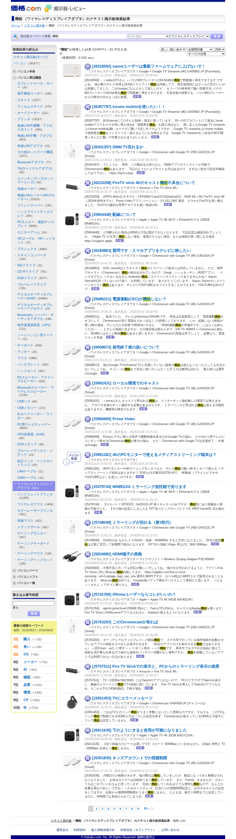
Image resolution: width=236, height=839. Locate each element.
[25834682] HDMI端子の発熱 (117, 554)
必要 (27, 685)
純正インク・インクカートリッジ (35, 463)
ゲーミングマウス (35, 553)
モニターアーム (33, 232)
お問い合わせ (171, 830)
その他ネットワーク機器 (35, 154)
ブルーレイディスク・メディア (35, 452)
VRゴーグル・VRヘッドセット (36, 240)
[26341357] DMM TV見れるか (117, 147)
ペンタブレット (33, 364)
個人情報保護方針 (103, 830)
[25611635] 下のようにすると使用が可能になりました (139, 730)
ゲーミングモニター (31, 535)
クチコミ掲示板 (61, 820)
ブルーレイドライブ (31, 286)
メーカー (31, 662)
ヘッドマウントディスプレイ (35, 213)
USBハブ (28, 401)
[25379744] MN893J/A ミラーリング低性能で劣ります (139, 487)
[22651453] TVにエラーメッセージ (122, 698)
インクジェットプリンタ (35, 496)
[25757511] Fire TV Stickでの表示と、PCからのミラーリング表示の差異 (155, 666)
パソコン (27, 63)
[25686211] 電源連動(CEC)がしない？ (129, 299)
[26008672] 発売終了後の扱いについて (125, 347)
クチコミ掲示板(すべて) (30, 57)
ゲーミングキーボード (33, 545)
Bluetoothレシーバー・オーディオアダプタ (35, 317)
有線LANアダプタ (34, 146)
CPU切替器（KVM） (32, 436)
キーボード (30, 345)
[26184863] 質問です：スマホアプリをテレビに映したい (141, 250)
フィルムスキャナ (35, 106)
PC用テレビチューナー (34, 426)
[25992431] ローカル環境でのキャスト (125, 383)
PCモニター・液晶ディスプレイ (35, 224)
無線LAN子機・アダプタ (35, 137)
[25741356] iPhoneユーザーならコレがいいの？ (134, 594)
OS (26, 654)
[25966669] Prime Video (113, 419)
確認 (27, 677)
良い (27, 647)
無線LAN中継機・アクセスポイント (35, 127)
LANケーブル (31, 471)
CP (26, 700)
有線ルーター (33, 188)
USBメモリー (32, 408)
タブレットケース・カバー (35, 85)
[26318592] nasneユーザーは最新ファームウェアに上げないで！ (149, 66)
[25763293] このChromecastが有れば (125, 622)
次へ (147, 808)
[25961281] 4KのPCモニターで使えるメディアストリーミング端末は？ (154, 454)
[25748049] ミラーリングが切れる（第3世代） (132, 522)
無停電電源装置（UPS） (35, 326)
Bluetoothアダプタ (35, 162)
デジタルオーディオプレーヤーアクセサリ (35, 306)
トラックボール (33, 527)
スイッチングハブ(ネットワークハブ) (35, 180)
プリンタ (30, 119)
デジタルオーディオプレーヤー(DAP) (35, 296)
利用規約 (80, 830)
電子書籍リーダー (35, 93)
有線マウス (30, 520)
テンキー (28, 352)
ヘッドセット (32, 371)
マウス (28, 358)
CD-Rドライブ (33, 271)
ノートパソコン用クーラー (35, 337)
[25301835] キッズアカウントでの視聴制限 (129, 758)
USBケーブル (31, 477)
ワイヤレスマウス (36, 504)
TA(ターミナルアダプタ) (35, 170)
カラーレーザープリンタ (35, 512)
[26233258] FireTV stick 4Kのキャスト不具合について (143, 183)
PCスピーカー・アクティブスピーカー (35, 379)
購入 (27, 639)
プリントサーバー (35, 205)
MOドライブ (30, 265)
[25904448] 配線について (114, 214)
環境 (27, 692)
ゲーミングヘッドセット (35, 561)
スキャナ (29, 100)
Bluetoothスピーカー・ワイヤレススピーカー (35, 391)
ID (25, 669)
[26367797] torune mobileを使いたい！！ (128, 106)
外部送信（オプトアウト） (138, 830)
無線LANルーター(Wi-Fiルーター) (36, 197)
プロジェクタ (33, 249)
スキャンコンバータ (31, 257)
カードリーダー (33, 113)
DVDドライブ (33, 278)
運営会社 (62, 830)
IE (25, 707)
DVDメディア (31, 444)
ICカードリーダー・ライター (35, 416)
